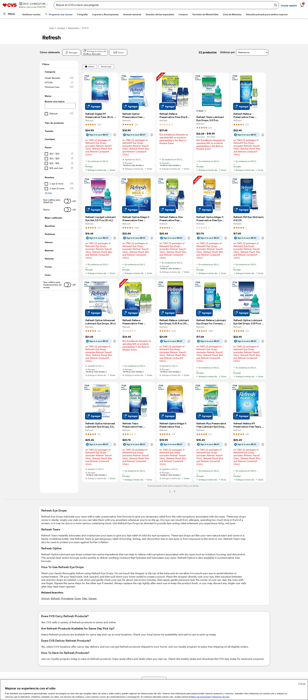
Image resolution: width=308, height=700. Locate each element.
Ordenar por (227, 52)
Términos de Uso (220, 697)
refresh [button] (91, 67)
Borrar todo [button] (106, 67)
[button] (59, 72)
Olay (84, 598)
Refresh (55, 598)
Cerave (92, 598)
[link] (100, 124)
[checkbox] (59, 78)
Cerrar (302, 683)
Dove (78, 598)
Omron (45, 598)
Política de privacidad (200, 697)
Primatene (67, 598)
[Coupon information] (114, 134)
